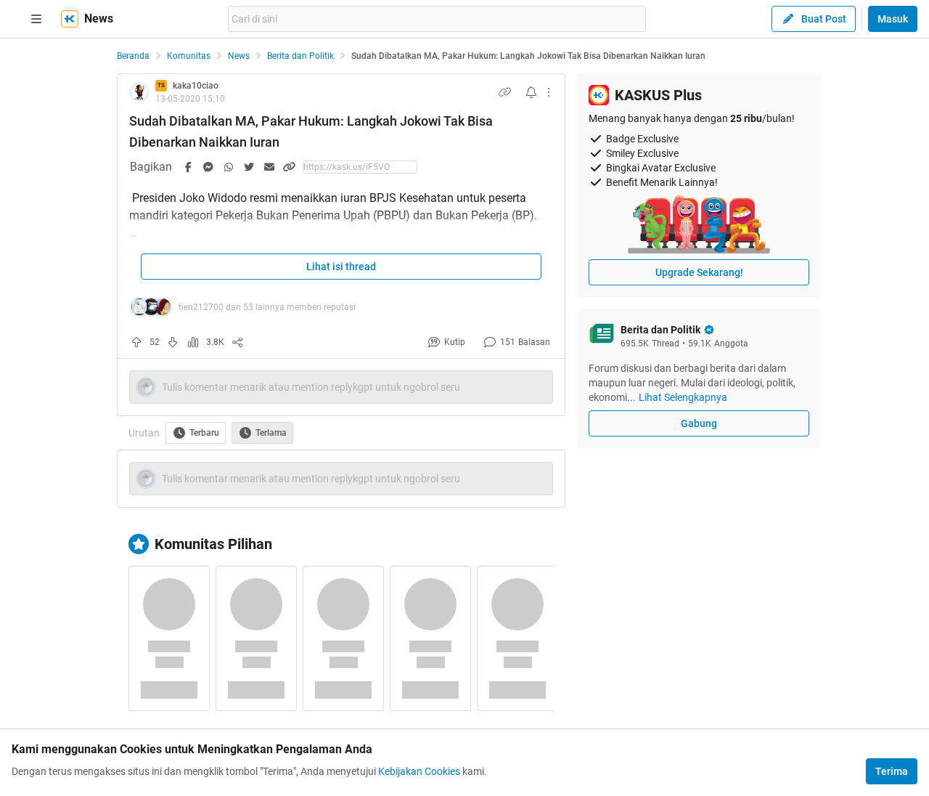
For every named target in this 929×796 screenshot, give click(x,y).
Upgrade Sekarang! (699, 272)
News (239, 56)
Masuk (892, 19)
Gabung (699, 423)
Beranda (133, 56)
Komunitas (188, 56)
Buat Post (823, 19)
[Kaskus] (69, 19)
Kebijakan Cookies (419, 771)
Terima (891, 771)
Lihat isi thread (341, 266)
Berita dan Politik (300, 56)
